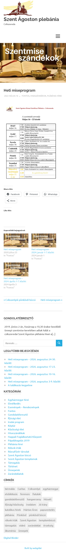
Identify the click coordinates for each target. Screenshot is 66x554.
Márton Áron (30, 509)
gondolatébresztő (14, 499)
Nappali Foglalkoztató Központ (25, 436)
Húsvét (47, 499)
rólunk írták (11, 520)
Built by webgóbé (33, 548)
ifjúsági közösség (14, 504)
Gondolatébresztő (18, 414)
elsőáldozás (11, 493)
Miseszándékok (38, 95)
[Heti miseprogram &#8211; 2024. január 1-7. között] (43, 240)
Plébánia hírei (54, 95)
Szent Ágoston (28, 520)
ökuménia (10, 530)
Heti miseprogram (12, 249)
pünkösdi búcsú (37, 514)
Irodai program (16, 421)
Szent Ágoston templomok (22, 458)
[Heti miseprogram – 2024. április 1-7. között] (16, 269)
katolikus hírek (13, 509)
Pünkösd (21, 514)
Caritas (21, 488)
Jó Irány (43, 504)
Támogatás (14, 462)
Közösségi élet (16, 429)
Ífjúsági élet (14, 418)
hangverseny (34, 499)
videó (22, 525)
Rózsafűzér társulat (18, 451)
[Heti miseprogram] (16, 240)
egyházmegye (50, 488)
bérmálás (10, 488)
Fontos (25, 95)
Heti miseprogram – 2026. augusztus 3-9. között (34, 381)
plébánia (9, 514)
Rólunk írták (14, 447)
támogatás (10, 525)
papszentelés (47, 509)
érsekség (48, 525)
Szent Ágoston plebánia (31, 19)
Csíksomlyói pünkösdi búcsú (20, 299)
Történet (12, 466)
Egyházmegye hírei (18, 399)
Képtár (11, 425)
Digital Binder (11, 537)
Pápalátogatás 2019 (18, 440)
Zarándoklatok (15, 473)
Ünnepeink (14, 469)
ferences (25, 493)
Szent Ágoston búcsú (19, 455)
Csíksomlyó (34, 488)
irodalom (31, 504)
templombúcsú (47, 520)
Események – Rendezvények (23, 407)
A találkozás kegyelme (20, 385)
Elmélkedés (14, 403)
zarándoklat (34, 525)
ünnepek (23, 530)
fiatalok (37, 493)
